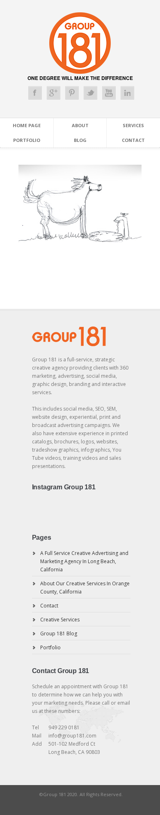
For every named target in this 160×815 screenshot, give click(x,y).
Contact (133, 140)
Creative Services (60, 619)
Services (133, 125)
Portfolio (26, 140)
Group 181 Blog (58, 633)
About (80, 125)
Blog (80, 140)
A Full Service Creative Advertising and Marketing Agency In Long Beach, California (84, 561)
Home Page (27, 125)
